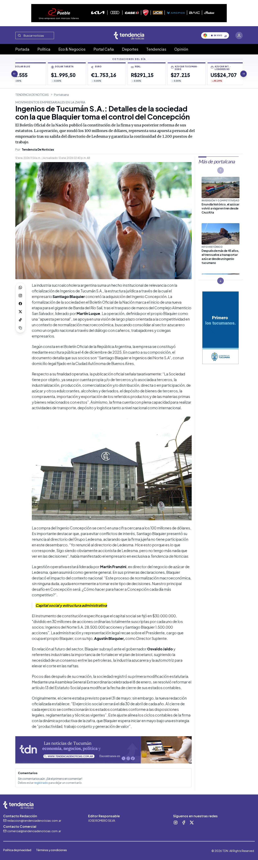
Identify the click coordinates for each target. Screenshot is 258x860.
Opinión (181, 49)
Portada (22, 49)
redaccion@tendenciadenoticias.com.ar (34, 820)
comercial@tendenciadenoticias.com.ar (34, 831)
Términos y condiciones (51, 850)
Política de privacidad (17, 850)
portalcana (61, 94)
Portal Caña (104, 49)
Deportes (130, 49)
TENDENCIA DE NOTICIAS (32, 94)
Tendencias (156, 49)
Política (43, 49)
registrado (41, 782)
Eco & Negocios (71, 49)
